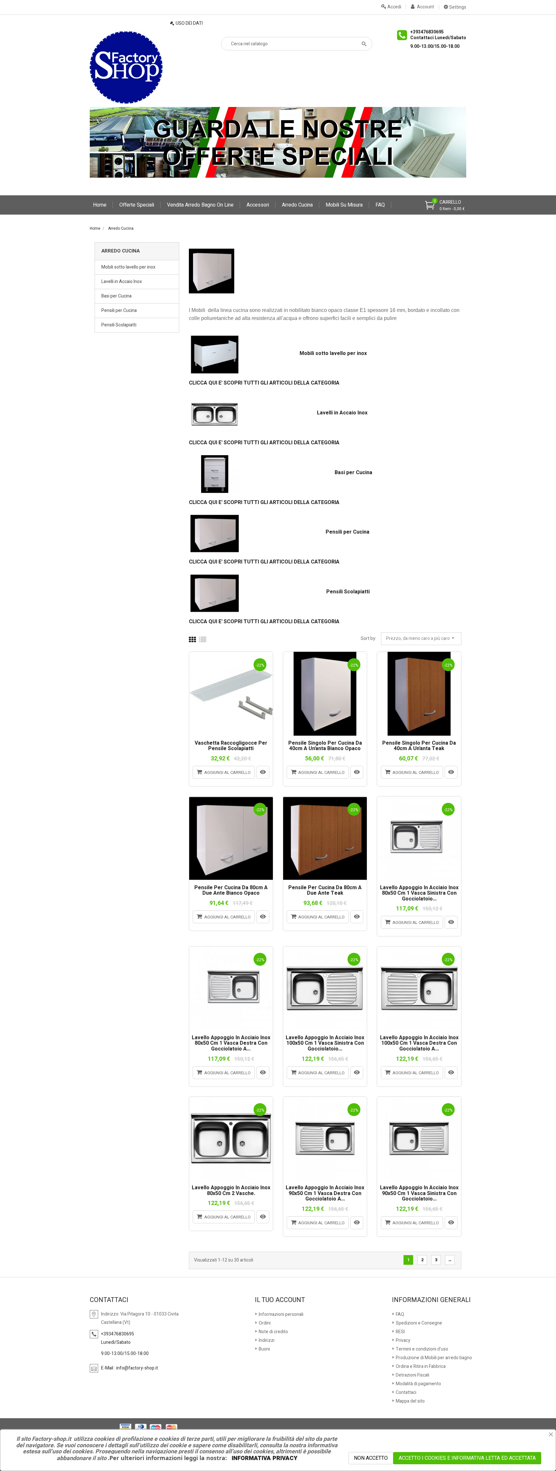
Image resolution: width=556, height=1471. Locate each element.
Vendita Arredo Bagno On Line (200, 205)
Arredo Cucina (297, 205)
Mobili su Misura (344, 205)
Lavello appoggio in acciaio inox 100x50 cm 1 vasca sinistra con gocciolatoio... (325, 1043)
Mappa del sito (410, 1401)
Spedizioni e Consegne (418, 1323)
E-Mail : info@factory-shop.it (129, 1368)
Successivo (450, 1260)
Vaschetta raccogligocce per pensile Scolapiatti (231, 746)
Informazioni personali (280, 1314)
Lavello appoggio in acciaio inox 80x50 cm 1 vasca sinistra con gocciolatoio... (419, 893)
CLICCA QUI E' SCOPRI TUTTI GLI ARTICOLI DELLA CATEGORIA (264, 383)
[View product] (262, 772)
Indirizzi (266, 1340)
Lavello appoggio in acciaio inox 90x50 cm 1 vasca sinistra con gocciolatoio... (419, 1193)
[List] (202, 640)
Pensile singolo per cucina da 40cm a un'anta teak (419, 746)
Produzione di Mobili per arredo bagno (433, 1357)
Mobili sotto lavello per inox (128, 267)
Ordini (264, 1323)
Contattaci (405, 1392)
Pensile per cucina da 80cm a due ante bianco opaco (231, 890)
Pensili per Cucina (119, 310)
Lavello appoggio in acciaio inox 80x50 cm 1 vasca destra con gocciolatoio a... (231, 1043)
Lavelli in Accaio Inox (121, 281)
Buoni (264, 1349)
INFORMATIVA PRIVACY (264, 1458)
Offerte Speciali (136, 205)
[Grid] (192, 640)
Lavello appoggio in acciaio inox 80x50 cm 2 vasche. (231, 1190)
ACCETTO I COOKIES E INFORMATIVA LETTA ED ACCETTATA (467, 1458)
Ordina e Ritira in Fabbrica (420, 1366)
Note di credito (273, 1331)
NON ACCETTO (371, 1458)
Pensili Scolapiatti (118, 325)
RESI (400, 1331)
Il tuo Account (280, 1300)
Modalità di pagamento (418, 1383)
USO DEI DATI (189, 23)
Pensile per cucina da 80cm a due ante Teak (325, 890)
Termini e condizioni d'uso (421, 1349)
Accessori (257, 205)
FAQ (380, 205)
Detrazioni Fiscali (412, 1375)
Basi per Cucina (116, 296)
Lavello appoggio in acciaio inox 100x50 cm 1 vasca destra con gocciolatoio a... (419, 1043)
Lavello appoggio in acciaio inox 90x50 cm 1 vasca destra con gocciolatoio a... (325, 1193)
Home (100, 205)
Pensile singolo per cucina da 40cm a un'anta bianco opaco (325, 746)
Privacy (402, 1340)
